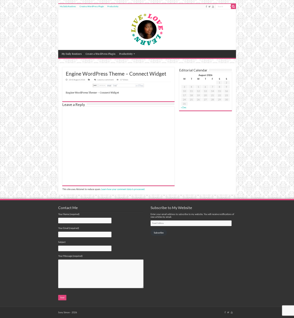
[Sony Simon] (147, 30)
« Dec (183, 107)
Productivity (112, 6)
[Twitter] (209, 7)
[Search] (233, 6)
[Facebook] (206, 7)
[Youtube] (213, 7)
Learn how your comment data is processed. (123, 189)
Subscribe (159, 232)
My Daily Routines (68, 6)
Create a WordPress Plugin (91, 6)
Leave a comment (105, 79)
